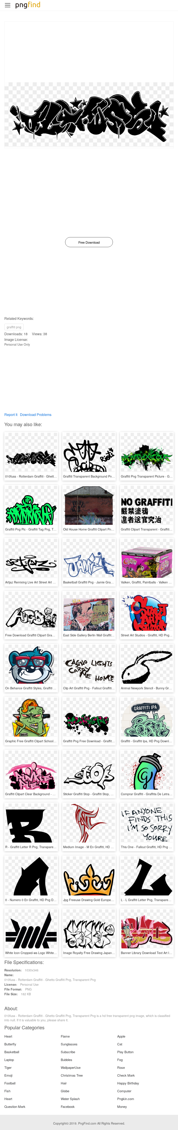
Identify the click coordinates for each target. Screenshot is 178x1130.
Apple (121, 1036)
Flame (65, 1036)
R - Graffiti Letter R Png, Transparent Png (33, 847)
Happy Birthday (128, 1083)
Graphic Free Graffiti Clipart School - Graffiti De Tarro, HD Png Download (55, 741)
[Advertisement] (89, 51)
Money (122, 1106)
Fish (7, 1091)
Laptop (9, 1059)
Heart (8, 1036)
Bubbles (66, 1059)
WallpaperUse (71, 1067)
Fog (120, 1059)
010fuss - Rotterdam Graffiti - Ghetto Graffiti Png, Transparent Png (51, 476)
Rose (121, 1067)
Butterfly (10, 1044)
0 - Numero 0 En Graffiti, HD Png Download (35, 900)
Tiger (8, 1067)
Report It (10, 414)
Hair (64, 1083)
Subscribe (68, 1052)
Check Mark (126, 1075)
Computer (124, 1091)
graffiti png (14, 327)
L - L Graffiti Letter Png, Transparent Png (149, 900)
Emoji (8, 1075)
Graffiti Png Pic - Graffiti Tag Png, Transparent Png (40, 529)
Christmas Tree (72, 1075)
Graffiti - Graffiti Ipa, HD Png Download (147, 741)
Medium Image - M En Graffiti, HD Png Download (97, 847)
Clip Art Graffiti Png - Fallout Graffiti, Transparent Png (99, 688)
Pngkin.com (125, 1098)
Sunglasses (69, 1044)
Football (9, 1083)
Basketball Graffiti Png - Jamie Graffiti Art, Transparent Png (103, 582)
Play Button (125, 1052)
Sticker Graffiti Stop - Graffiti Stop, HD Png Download (99, 794)
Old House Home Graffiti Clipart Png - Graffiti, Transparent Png (106, 529)
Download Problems (35, 414)
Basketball (11, 1052)
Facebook (68, 1106)
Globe (65, 1091)
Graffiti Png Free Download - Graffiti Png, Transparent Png (103, 741)
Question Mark (14, 1106)
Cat (119, 1044)
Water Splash (70, 1098)
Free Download (89, 242)
